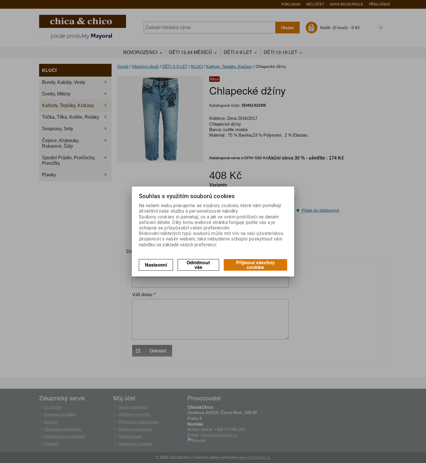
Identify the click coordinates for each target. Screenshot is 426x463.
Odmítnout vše (198, 264)
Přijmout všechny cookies (255, 264)
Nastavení (156, 264)
